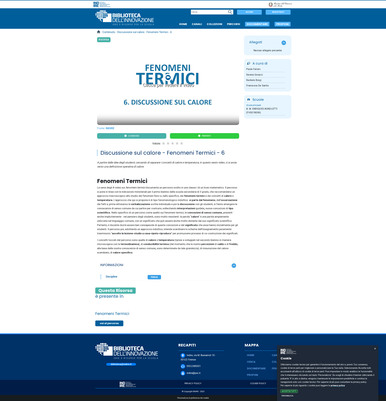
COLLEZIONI (214, 24)
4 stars (177, 143)
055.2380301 (194, 366)
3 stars (173, 143)
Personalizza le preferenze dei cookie (193, 398)
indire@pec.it (193, 373)
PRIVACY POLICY (193, 383)
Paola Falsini (253, 69)
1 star (163, 143)
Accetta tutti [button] (289, 391)
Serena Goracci (254, 74)
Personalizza (287, 396)
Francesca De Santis (257, 85)
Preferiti (206, 135)
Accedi (249, 12)
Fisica (154, 277)
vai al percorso (109, 323)
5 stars (182, 143)
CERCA (251, 361)
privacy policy (338, 385)
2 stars (168, 143)
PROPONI (282, 24)
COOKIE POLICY (258, 383)
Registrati (278, 12)
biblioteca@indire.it (121, 364)
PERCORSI (233, 24)
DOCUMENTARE (257, 24)
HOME (183, 24)
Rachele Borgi (253, 80)
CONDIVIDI (133, 135)
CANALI (197, 24)
